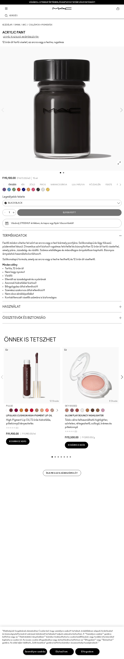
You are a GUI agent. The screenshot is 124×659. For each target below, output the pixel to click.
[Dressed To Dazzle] (52, 410)
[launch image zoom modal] (119, 163)
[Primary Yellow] (48, 189)
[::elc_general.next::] (56, 410)
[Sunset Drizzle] (72, 410)
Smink (17, 25)
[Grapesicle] (16, 410)
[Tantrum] (32, 410)
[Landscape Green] (14, 189)
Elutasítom (62, 652)
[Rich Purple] (4, 189)
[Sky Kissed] (67, 410)
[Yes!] (21, 410)
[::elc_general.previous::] (7, 410)
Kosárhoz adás (17, 441)
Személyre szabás (35, 652)
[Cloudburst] (87, 410)
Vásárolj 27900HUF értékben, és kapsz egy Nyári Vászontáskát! (62, 2)
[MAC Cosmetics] (62, 9)
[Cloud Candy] (77, 410)
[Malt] (37, 410)
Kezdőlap (7, 25)
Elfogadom (87, 652)
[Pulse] (11, 410)
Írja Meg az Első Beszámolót (62, 473)
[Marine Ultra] (23, 189)
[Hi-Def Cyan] (9, 189)
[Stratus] (103, 410)
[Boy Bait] (42, 410)
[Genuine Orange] (28, 189)
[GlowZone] (93, 410)
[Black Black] (38, 189)
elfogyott (69, 212)
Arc (24, 25)
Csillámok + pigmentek (40, 25)
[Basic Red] (19, 189)
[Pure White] (43, 189)
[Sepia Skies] (98, 410)
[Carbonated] (26, 410)
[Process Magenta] (33, 189)
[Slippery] (47, 410)
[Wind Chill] (82, 410)
